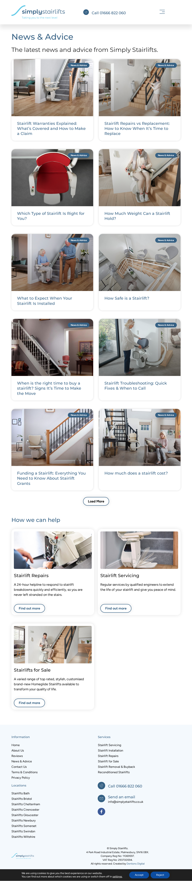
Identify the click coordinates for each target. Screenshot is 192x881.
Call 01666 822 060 (109, 13)
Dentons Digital (136, 863)
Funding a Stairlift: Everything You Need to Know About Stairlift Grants (51, 478)
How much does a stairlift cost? (136, 473)
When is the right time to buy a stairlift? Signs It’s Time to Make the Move (49, 388)
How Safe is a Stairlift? (126, 298)
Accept (139, 875)
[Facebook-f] (101, 811)
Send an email (121, 797)
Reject (160, 875)
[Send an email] (101, 798)
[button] (162, 12)
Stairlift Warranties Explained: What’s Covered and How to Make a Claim (51, 128)
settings (117, 876)
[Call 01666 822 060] (86, 12)
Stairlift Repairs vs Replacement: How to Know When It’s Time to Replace (137, 128)
